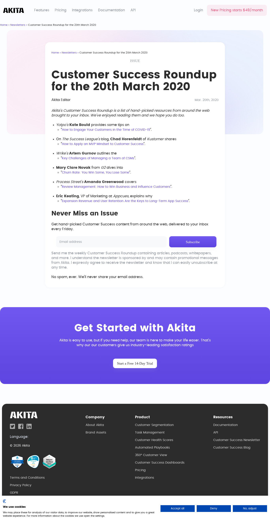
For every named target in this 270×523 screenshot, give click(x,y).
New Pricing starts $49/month (237, 10)
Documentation (111, 10)
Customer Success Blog (231, 447)
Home (4, 25)
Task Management (150, 432)
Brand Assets (96, 432)
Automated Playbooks (152, 447)
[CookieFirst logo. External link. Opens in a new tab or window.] (4, 501)
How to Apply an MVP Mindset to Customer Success (102, 144)
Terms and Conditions (27, 477)
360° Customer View (151, 455)
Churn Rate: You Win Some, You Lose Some (95, 172)
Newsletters (17, 25)
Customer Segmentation (154, 425)
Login (198, 10)
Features (41, 10)
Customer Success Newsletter (236, 440)
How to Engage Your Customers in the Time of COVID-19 (106, 129)
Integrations (82, 10)
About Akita (95, 425)
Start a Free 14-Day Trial (135, 363)
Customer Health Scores (154, 440)
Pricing (60, 10)
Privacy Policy (20, 485)
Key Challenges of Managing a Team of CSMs (98, 158)
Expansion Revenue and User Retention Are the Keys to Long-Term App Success (125, 201)
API (133, 10)
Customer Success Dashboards (159, 462)
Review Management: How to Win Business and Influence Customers (116, 186)
